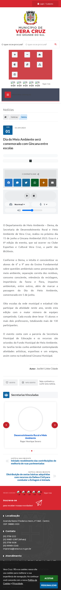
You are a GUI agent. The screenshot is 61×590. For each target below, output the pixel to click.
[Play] (27, 196)
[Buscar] (55, 44)
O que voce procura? (12, 44)
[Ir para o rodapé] (45, 74)
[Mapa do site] (40, 64)
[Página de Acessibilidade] (15, 74)
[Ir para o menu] (31, 74)
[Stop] (34, 196)
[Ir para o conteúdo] (24, 74)
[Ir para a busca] (38, 74)
